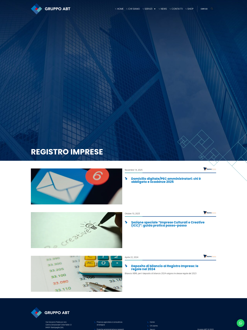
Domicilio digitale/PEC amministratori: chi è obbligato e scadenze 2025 (166, 180)
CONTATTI (177, 8)
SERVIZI (148, 8)
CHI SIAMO (134, 8)
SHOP (190, 8)
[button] (208, 9)
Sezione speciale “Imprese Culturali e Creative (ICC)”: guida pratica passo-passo (168, 224)
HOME (120, 8)
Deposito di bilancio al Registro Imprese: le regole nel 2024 (164, 267)
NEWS (164, 8)
